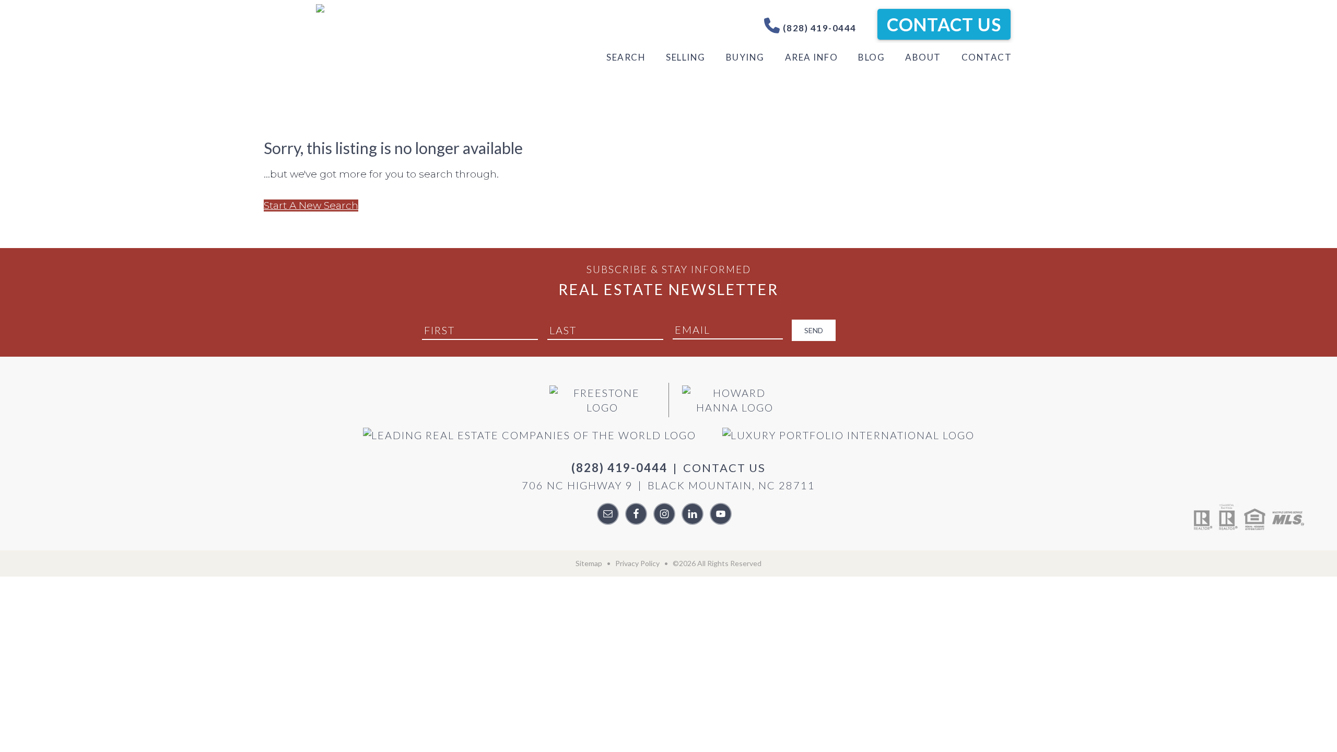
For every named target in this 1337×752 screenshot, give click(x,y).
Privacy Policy (637, 563)
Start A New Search (311, 205)
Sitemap (589, 563)
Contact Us (944, 24)
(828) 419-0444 (818, 27)
